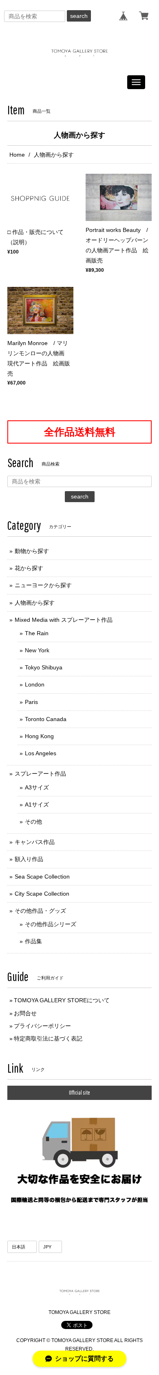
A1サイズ (37, 804)
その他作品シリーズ (50, 924)
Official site (79, 1092)
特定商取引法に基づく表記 (48, 1038)
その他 (33, 821)
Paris (31, 702)
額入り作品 (29, 859)
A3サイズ (37, 787)
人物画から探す (35, 602)
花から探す (29, 568)
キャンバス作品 (35, 842)
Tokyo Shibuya (43, 667)
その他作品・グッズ (40, 910)
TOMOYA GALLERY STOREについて (62, 1000)
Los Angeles (40, 753)
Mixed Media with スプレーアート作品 (64, 619)
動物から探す (32, 551)
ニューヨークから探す (43, 585)
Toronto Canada (45, 719)
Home (17, 154)
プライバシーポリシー (42, 1026)
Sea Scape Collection (42, 876)
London (34, 684)
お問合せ (25, 1013)
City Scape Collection (42, 893)
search (79, 16)
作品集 (33, 941)
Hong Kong (39, 736)
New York (37, 650)
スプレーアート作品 (40, 773)
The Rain (37, 633)
